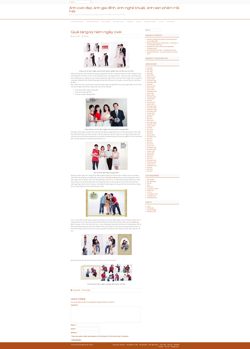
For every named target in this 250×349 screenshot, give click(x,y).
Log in (148, 206)
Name (73, 325)
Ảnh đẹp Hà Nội (111, 177)
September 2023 (152, 91)
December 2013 (151, 160)
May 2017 (149, 140)
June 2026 (150, 70)
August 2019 (150, 115)
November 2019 (151, 111)
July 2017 (149, 138)
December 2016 (151, 147)
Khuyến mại (170, 21)
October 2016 (151, 151)
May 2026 (149, 71)
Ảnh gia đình (106, 21)
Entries (150, 208)
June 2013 (150, 169)
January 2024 (150, 90)
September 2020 (152, 109)
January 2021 (150, 104)
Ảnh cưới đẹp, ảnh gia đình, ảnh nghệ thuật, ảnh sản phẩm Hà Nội (124, 9)
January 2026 (150, 79)
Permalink (87, 290)
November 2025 (151, 82)
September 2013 (152, 165)
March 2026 (150, 75)
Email (73, 329)
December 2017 (151, 137)
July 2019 (149, 117)
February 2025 (151, 86)
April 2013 (150, 171)
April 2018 (150, 133)
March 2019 (150, 120)
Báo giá (138, 21)
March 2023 (150, 93)
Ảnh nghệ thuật (118, 21)
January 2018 (150, 135)
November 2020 (151, 108)
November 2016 (151, 149)
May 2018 (149, 131)
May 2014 (149, 156)
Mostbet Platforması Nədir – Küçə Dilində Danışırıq (161, 50)
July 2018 (149, 127)
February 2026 (151, 77)
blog (148, 185)
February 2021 (151, 102)
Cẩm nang (130, 21)
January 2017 (150, 146)
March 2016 (150, 155)
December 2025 (151, 80)
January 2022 (150, 95)
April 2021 (150, 100)
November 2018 (151, 124)
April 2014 (150, 158)
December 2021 (151, 97)
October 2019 (151, 113)
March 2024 (150, 88)
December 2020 (151, 106)
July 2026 (149, 68)
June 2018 (150, 129)
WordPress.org (151, 211)
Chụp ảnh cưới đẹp (77, 21)
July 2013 (149, 167)
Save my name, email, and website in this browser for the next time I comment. (100, 336)
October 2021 (151, 99)
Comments (151, 210)
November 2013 (151, 162)
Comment (74, 305)
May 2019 (149, 118)
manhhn (86, 36)
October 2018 (151, 126)
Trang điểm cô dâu (92, 21)
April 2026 (150, 73)
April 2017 (150, 142)
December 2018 (151, 122)
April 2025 (150, 84)
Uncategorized (151, 196)
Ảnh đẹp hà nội (83, 345)
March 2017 (150, 144)
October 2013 (151, 164)
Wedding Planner (150, 21)
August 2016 (150, 153)
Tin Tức (161, 21)
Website (74, 333)
